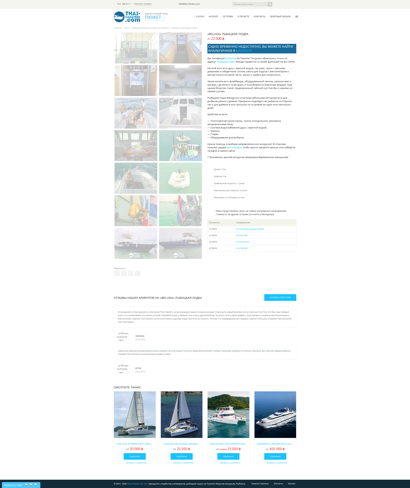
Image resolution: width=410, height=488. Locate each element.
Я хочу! (200, 16)
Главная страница (260, 483)
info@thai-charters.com (189, 4)
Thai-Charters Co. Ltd (137, 483)
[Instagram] (289, 4)
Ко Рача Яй (241, 248)
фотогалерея (234, 147)
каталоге (244, 50)
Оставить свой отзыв (280, 297)
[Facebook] (285, 4)
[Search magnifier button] (270, 4)
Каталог (213, 16)
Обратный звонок (280, 16)
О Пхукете (243, 16)
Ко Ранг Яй (241, 235)
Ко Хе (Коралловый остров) (250, 228)
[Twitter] (281, 4)
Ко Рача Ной (242, 241)
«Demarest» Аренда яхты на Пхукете (279, 443)
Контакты (259, 16)
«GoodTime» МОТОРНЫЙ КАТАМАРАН (231, 443)
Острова (228, 16)
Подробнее (134, 456)
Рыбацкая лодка (226, 61)
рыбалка (231, 58)
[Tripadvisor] (276, 4)
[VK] (294, 4)
